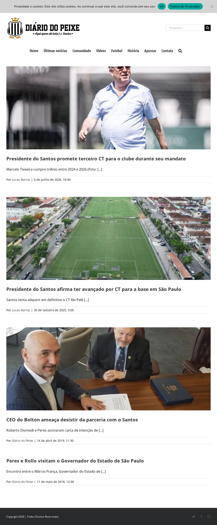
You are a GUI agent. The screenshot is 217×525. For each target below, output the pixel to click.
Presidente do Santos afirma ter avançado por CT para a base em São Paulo (93, 289)
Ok (162, 6)
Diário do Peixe (22, 441)
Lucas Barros (21, 180)
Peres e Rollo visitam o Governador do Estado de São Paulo (75, 460)
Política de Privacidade (185, 6)
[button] (180, 50)
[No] (212, 6)
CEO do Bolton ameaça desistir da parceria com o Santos (72, 419)
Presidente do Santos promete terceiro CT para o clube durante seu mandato (96, 158)
